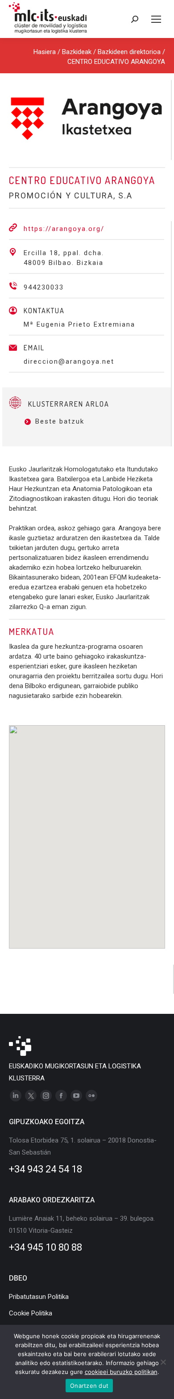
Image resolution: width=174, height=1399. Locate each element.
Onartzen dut (89, 1385)
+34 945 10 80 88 (45, 1247)
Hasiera (44, 52)
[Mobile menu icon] (156, 19)
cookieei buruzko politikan (121, 1371)
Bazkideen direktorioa (129, 52)
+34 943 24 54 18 (45, 1169)
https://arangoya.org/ (64, 229)
